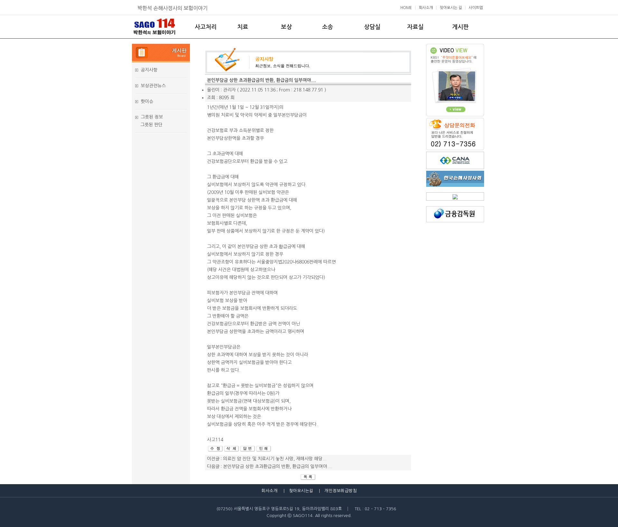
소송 (327, 27)
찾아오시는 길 (451, 8)
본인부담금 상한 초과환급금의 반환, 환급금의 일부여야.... (277, 466)
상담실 (372, 27)
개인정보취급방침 (340, 491)
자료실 (415, 27)
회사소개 (426, 8)
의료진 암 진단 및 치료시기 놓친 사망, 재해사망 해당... (274, 458)
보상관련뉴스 (153, 85)
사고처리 (206, 27)
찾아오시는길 (301, 491)
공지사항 (149, 70)
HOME (406, 8)
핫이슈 (147, 101)
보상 (286, 27)
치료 (242, 27)
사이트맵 (476, 8)
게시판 (460, 27)
